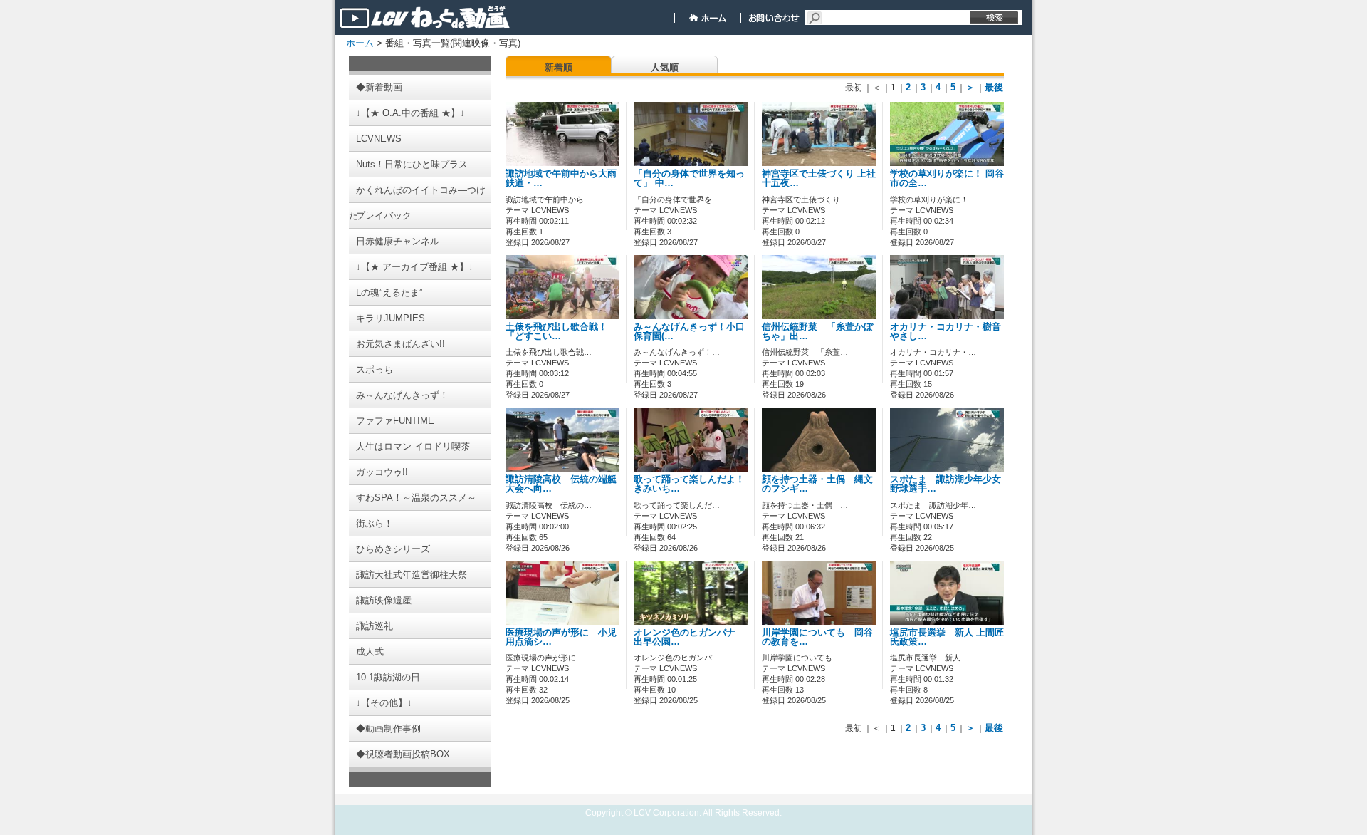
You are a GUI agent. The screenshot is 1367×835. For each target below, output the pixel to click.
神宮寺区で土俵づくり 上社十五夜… (819, 178)
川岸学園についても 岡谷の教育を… (817, 637)
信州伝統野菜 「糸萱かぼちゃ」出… (817, 331)
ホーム (360, 43)
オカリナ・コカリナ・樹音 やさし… (950, 331)
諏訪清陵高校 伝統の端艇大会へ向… (561, 484)
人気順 (665, 67)
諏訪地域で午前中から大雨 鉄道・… (561, 178)
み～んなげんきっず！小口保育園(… (689, 331)
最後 (994, 87)
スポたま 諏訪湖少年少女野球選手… (945, 484)
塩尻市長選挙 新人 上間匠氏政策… (947, 637)
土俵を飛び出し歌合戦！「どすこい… (556, 331)
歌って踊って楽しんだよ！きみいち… (689, 484)
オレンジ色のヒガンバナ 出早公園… (689, 637)
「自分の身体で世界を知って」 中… (689, 178)
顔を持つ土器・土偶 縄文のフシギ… (817, 484)
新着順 (558, 67)
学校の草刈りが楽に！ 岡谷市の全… (947, 178)
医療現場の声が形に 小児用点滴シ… (561, 637)
